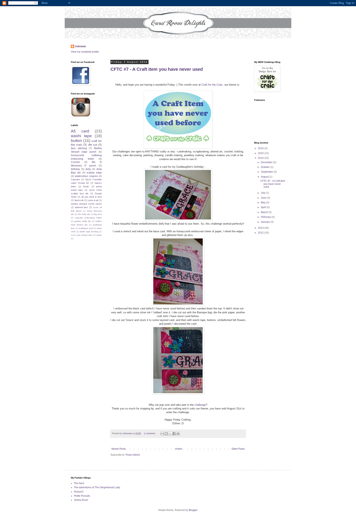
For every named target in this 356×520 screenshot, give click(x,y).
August (265, 176)
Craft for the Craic (212, 84)
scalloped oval (86, 228)
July (263, 192)
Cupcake (75, 179)
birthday (75, 169)
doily (88, 169)
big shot (98, 214)
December (267, 162)
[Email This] (162, 434)
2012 (261, 232)
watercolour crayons (86, 176)
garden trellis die (82, 221)
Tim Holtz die (84, 214)
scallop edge (94, 172)
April (264, 207)
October (265, 167)
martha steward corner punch (86, 204)
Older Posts (238, 448)
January (266, 221)
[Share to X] (170, 434)
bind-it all (79, 200)
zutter (99, 235)
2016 (261, 148)
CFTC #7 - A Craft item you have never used (156, 69)
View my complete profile (85, 51)
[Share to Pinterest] (178, 434)
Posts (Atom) (133, 454)
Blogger (193, 510)
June (264, 197)
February (266, 217)
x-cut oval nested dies (81, 235)
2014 (261, 158)
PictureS (78, 491)
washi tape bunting (89, 231)
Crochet (75, 162)
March (264, 212)
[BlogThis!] (166, 434)
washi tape (81, 136)
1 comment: (150, 433)
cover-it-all (93, 200)
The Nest (79, 483)
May (263, 202)
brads (86, 186)
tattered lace (81, 207)
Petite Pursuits (82, 495)
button (76, 140)
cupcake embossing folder (88, 218)
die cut (92, 144)
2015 (261, 153)
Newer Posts (118, 448)
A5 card (80, 131)
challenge (200, 404)
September (267, 171)
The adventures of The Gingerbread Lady (97, 487)
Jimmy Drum (81, 500)
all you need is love (91, 197)
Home (178, 448)
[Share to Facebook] (174, 434)
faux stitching (79, 148)
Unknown (80, 46)
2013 (261, 227)
